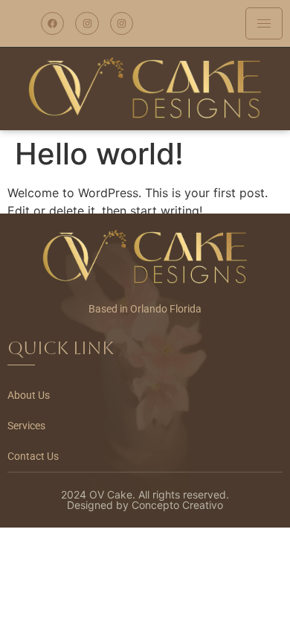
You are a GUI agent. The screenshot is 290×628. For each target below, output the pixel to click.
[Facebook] (52, 23)
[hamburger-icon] (264, 23)
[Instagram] (86, 23)
